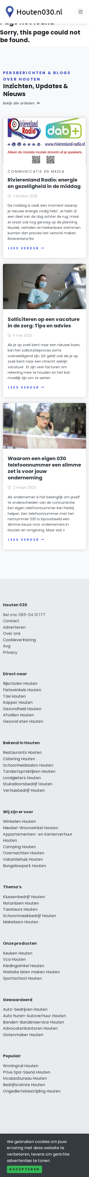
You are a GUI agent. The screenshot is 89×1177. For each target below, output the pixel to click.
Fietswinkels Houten (22, 690)
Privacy (10, 652)
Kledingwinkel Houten (23, 966)
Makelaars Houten (20, 922)
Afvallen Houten (18, 715)
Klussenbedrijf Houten (24, 897)
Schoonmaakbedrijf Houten (29, 916)
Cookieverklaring (19, 640)
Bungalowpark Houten (24, 866)
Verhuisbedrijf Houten (24, 790)
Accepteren (24, 1169)
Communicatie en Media (36, 171)
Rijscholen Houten (20, 683)
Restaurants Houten (22, 752)
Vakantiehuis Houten (23, 859)
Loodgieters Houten (22, 778)
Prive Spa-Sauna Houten (26, 1072)
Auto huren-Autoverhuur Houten (34, 1016)
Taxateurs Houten (20, 909)
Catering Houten (19, 759)
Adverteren (14, 627)
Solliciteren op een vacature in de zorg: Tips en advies (44, 322)
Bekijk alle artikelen (19, 103)
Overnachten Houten (23, 853)
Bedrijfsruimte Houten (24, 1085)
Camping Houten (19, 847)
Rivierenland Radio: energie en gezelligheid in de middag (44, 183)
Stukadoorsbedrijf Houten (27, 784)
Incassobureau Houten (25, 1078)
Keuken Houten (17, 953)
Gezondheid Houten (22, 709)
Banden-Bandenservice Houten (33, 1022)
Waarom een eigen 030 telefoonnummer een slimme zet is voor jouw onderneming (44, 468)
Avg (6, 646)
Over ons (12, 633)
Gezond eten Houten (23, 721)
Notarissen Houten (21, 903)
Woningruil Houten (20, 1066)
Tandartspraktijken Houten (29, 771)
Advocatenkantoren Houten (30, 1028)
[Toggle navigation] (80, 12)
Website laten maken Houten (31, 972)
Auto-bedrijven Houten (25, 1009)
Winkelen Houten (19, 821)
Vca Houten (14, 959)
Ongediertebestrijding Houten (32, 1091)
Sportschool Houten (22, 978)
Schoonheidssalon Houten (28, 765)
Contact (11, 621)
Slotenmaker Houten (23, 1035)
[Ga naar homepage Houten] (32, 12)
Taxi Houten (14, 696)
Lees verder (23, 248)
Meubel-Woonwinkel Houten (30, 828)
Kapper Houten (18, 702)
